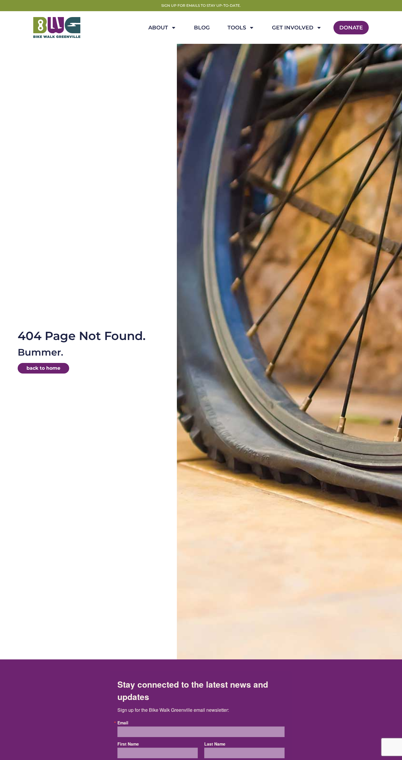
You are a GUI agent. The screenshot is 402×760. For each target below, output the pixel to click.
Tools (236, 27)
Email (122, 723)
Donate (351, 27)
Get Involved (292, 27)
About (158, 27)
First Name (128, 744)
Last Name (214, 744)
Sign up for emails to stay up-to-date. (201, 5)
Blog (202, 27)
